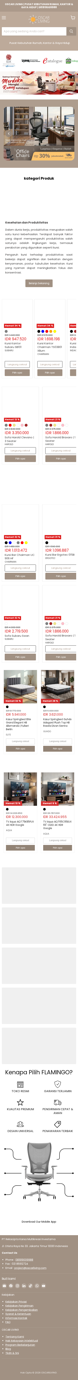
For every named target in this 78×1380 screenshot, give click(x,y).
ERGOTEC (50, 558)
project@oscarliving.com (30, 1268)
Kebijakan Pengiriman (19, 1305)
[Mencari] (71, 31)
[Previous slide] (8, 133)
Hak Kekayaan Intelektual (21, 1340)
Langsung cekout (17, 364)
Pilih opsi (20, 748)
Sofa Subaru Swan (17, 636)
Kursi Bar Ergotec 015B (60, 555)
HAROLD (9, 444)
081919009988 (24, 1260)
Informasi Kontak (16, 1318)
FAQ (8, 1322)
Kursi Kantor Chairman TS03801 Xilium (49, 346)
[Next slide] (69, 133)
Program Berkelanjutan (20, 1345)
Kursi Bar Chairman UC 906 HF (20, 556)
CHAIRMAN (43, 354)
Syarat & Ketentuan (18, 1314)
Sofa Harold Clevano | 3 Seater (19, 439)
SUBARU (9, 350)
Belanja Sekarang (39, 283)
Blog (8, 1349)
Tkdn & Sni (12, 1353)
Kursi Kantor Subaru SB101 (13, 345)
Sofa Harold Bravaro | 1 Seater (60, 439)
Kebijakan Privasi (16, 1301)
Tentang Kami (14, 1336)
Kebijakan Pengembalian (21, 1310)
